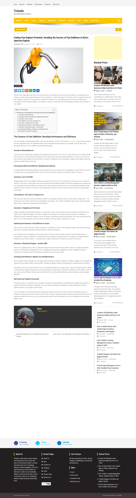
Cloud (26, 20)
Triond (119, 495)
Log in (72, 472)
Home (15, 4)
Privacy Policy (38, 4)
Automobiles (18, 86)
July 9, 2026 (99, 139)
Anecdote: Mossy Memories (26, 114)
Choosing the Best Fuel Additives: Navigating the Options (33, 117)
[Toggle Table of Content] (53, 110)
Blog (45, 461)
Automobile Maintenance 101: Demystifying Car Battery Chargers (32, 335)
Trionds (19, 11)
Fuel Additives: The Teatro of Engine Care (30, 121)
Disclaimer (29, 4)
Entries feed (74, 475)
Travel (85, 20)
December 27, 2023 (29, 44)
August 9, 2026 (100, 91)
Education (62, 20)
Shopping (71, 20)
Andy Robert (110, 139)
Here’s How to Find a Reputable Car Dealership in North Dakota (71, 334)
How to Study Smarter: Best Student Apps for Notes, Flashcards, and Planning (106, 134)
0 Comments (99, 106)
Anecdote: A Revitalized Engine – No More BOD (31, 127)
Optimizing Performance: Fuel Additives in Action (32, 125)
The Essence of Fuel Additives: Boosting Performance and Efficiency (35, 113)
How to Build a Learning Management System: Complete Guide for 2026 (108, 342)
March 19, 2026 (100, 237)
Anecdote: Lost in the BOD (26, 119)
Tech (78, 20)
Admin (40, 44)
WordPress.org (75, 481)
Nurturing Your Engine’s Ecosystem (28, 131)
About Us (22, 4)
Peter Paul (109, 188)
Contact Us (47, 4)
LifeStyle (42, 20)
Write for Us (56, 4)
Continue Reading (117, 106)
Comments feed (75, 478)
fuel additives (72, 141)
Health (33, 20)
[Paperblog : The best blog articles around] (46, 485)
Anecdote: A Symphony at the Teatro (28, 123)
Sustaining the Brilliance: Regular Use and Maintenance (33, 129)
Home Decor (51, 20)
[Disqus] (53, 363)
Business (18, 20)
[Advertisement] (108, 47)
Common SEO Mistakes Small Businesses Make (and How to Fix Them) (108, 315)
